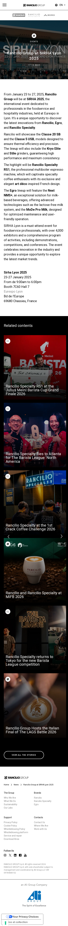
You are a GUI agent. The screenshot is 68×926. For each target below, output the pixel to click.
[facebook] (20, 855)
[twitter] (10, 855)
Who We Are (10, 797)
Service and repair (13, 835)
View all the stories (24, 755)
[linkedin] (15, 855)
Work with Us (40, 829)
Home (6, 785)
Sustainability (10, 804)
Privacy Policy (10, 822)
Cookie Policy (10, 825)
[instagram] (5, 855)
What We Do (10, 801)
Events (34, 41)
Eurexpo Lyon (13, 291)
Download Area (11, 839)
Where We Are (41, 825)
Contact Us (39, 822)
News (16, 785)
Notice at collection (16, 922)
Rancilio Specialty (42, 801)
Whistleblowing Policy (14, 829)
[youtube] (25, 855)
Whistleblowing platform (16, 832)
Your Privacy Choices (25, 916)
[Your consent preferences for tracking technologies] (6, 923)
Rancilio (38, 797)
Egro (36, 804)
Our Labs (8, 807)
